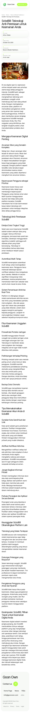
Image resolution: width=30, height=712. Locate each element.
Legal (22, 706)
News (7, 15)
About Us (5, 706)
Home (3, 15)
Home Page (8, 691)
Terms (17, 706)
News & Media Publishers (17, 15)
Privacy (12, 706)
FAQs (23, 691)
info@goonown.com (11, 695)
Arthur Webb (6, 35)
